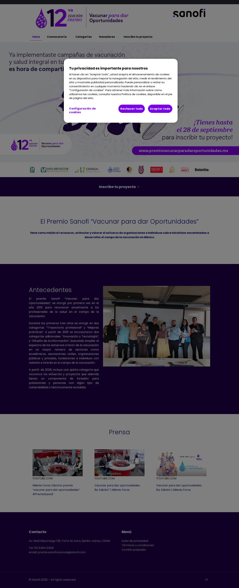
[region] (121, 91)
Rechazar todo (131, 109)
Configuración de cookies (82, 110)
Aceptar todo (160, 109)
